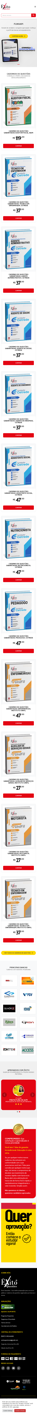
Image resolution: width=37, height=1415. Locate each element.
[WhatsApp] (19, 1368)
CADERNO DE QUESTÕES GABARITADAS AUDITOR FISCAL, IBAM (18, 132)
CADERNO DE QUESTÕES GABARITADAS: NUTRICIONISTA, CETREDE (18, 565)
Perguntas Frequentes (7, 1316)
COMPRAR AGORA (17, 36)
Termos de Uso (5, 1323)
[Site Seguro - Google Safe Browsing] (13, 1381)
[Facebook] (3, 1368)
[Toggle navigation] (35, 7)
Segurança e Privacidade (8, 1319)
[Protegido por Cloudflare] (15, 1388)
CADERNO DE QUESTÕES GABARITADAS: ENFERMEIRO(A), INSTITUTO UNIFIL (18, 709)
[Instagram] (8, 1368)
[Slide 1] (18, 64)
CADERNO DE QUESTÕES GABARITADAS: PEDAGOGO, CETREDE (18, 637)
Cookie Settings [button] (8, 1410)
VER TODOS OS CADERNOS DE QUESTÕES (17, 953)
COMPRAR (18, 146)
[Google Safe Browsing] (26, 1381)
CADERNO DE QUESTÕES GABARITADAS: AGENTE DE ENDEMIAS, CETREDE (18, 421)
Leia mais (16, 1407)
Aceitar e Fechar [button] (20, 1410)
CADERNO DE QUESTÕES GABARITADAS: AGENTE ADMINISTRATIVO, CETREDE (18, 276)
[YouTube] (13, 1368)
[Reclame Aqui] (24, 1388)
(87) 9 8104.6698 (8, 1336)
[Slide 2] (19, 1111)
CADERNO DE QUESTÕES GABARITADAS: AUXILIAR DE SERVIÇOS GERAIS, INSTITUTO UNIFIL (18, 781)
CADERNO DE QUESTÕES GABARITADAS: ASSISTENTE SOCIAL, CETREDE (18, 493)
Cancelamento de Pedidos (9, 1326)
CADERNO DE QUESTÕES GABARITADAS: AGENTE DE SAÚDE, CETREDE (18, 348)
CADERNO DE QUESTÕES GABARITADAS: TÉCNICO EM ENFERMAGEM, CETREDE (18, 204)
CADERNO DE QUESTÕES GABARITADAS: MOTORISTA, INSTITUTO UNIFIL (19, 853)
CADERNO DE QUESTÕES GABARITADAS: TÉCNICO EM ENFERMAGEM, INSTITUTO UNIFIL (19, 926)
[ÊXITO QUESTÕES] (6, 6)
